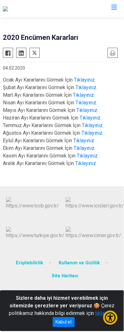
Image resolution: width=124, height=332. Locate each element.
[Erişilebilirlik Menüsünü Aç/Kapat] (110, 317)
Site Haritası (65, 276)
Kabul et (63, 321)
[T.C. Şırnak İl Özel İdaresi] (30, 8)
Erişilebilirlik (29, 263)
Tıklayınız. (85, 80)
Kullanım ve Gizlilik (79, 263)
